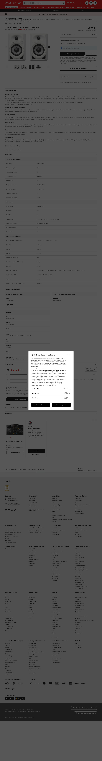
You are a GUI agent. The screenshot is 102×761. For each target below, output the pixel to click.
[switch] (66, 393)
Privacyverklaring (34, 385)
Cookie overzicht (43, 385)
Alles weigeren (40, 405)
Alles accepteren (61, 405)
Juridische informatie (51, 385)
